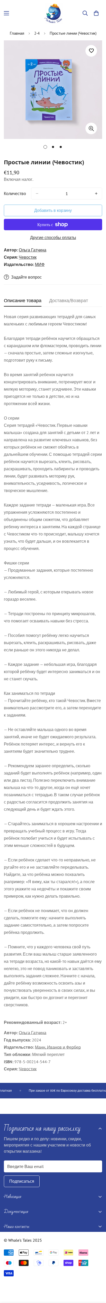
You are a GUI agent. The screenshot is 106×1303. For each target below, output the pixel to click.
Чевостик (28, 257)
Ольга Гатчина (32, 249)
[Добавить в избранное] (91, 51)
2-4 (37, 33)
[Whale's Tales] (53, 13)
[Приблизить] (91, 128)
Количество (15, 193)
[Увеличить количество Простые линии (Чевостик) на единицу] (96, 193)
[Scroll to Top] (97, 1275)
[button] (96, 13)
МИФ (40, 264)
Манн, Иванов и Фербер (58, 1047)
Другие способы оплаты (53, 237)
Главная (17, 33)
